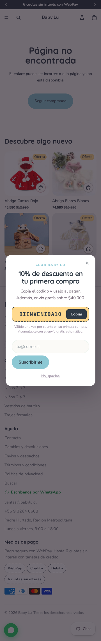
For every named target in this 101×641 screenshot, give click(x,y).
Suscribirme (30, 362)
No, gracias (50, 376)
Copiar (76, 314)
